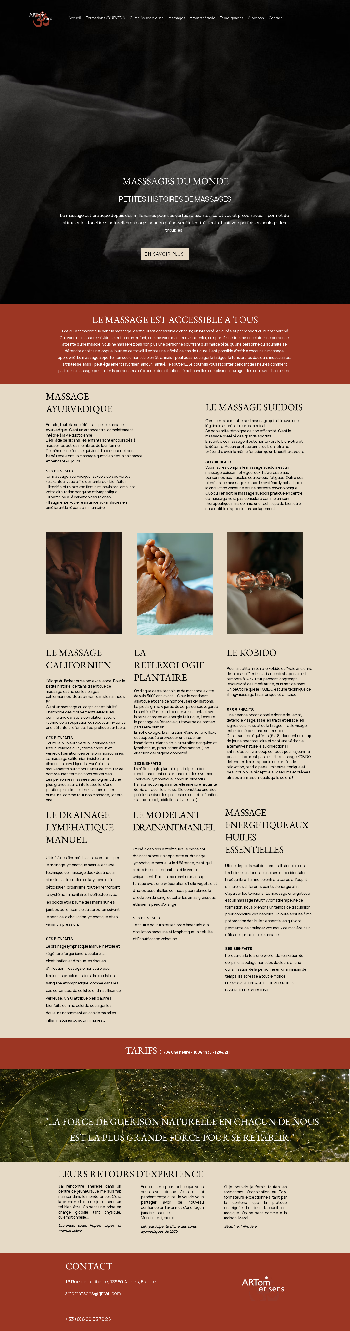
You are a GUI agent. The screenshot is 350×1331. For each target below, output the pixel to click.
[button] (176, 17)
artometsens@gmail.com (93, 1293)
